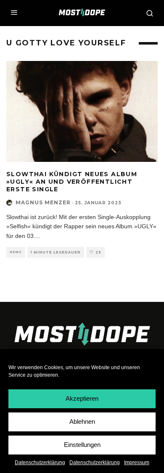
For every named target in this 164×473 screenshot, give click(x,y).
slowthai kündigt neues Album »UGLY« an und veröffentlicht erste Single (71, 181)
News (16, 252)
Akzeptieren (82, 398)
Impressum (136, 462)
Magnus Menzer (43, 202)
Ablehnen (82, 421)
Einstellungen (82, 444)
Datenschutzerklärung (40, 462)
